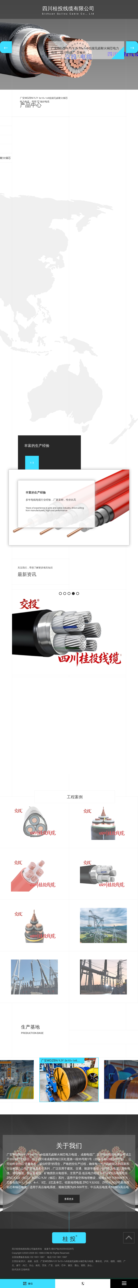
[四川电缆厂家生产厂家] (34, 977)
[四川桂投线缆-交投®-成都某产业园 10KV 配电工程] (34, 925)
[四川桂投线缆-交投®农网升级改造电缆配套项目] (34, 822)
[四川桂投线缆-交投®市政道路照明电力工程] (103, 874)
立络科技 (25, 1269)
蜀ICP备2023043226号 (62, 1248)
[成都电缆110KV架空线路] (103, 925)
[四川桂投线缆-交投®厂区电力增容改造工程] (103, 822)
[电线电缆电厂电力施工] (103, 977)
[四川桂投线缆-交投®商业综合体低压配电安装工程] (34, 874)
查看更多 (69, 1198)
